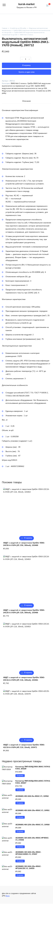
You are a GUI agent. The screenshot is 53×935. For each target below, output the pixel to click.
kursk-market (26, 4)
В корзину (26, 65)
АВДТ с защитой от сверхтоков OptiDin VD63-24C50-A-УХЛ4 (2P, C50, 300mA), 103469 (24, 544)
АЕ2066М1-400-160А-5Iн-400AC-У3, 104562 (32, 796)
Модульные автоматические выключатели (18, 91)
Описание (26, 101)
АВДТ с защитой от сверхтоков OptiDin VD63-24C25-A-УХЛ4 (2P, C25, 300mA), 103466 (24, 611)
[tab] (26, 101)
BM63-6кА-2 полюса (26, 34)
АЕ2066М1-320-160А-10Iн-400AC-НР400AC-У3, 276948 (32, 839)
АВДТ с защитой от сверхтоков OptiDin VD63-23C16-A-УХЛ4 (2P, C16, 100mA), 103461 (24, 678)
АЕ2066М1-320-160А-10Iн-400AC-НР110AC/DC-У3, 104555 (28, 867)
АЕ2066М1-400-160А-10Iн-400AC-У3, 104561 (32, 810)
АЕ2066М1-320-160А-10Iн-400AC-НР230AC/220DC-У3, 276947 (28, 853)
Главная (4, 28)
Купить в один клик (26, 72)
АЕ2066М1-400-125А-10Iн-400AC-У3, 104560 (32, 825)
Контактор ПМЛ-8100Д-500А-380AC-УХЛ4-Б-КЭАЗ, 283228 (32, 768)
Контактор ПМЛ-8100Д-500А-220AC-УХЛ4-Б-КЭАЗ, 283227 (32, 782)
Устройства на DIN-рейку (18, 28)
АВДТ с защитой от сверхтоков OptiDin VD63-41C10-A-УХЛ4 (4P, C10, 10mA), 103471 (24, 746)
